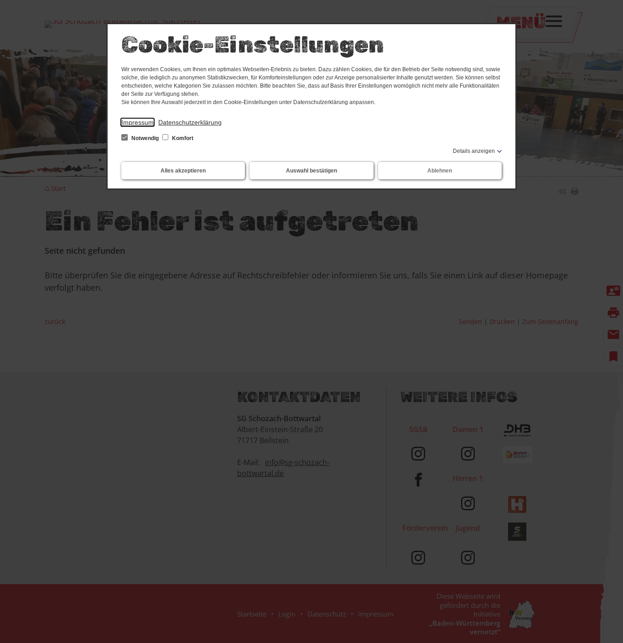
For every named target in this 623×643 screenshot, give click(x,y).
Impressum (137, 122)
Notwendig (145, 138)
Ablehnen (439, 170)
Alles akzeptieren (183, 170)
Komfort (182, 138)
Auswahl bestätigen (311, 170)
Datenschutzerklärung (190, 122)
